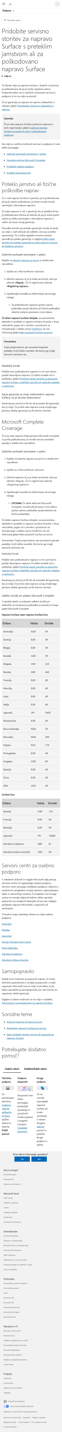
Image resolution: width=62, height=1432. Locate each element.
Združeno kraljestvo (12, 953)
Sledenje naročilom (11, 1212)
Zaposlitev (7, 1378)
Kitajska (6, 929)
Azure (6, 1293)
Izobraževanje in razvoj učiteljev (15, 1260)
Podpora (7, 10)
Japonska (6, 935)
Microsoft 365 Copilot (11, 1312)
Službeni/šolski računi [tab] (35, 1068)
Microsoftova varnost (11, 1288)
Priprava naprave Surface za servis (24, 1021)
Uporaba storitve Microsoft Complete (26, 160)
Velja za (7, 76)
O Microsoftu (8, 1383)
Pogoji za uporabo (38, 1417)
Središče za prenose (11, 1203)
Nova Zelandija (9, 947)
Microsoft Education (11, 1236)
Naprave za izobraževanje (13, 1240)
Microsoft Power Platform (13, 1355)
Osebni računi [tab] (12, 1068)
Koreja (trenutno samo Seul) (16, 941)
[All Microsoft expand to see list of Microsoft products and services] (3, 4)
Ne (39, 1159)
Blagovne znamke (10, 1422)
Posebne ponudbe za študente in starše (18, 1265)
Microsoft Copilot (10, 1174)
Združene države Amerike (15, 959)
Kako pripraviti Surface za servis (35, 332)
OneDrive (37, 328)
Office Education (9, 1255)
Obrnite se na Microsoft (12, 1417)
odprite (40, 1126)
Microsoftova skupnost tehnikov (15, 1345)
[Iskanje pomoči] (10, 4)
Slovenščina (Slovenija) (16, 1401)
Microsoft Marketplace (12, 1350)
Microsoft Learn (9, 1335)
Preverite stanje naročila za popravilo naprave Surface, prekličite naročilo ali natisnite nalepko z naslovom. (31, 382)
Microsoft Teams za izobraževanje (16, 1245)
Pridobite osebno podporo (20, 166)
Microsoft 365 (9, 1179)
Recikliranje (8, 1217)
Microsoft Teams (10, 1317)
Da (22, 1159)
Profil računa (8, 1198)
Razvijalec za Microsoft (12, 1331)
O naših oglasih (23, 1422)
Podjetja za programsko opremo (15, 1360)
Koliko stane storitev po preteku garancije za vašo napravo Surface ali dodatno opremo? (29, 242)
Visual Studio (8, 1364)
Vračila (6, 1207)
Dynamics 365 (9, 1298)
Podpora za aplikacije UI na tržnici (16, 1340)
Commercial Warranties (12, 1222)
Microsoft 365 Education (12, 1250)
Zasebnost (26, 1417)
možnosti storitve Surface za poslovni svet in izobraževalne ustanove (25, 131)
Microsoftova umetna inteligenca (16, 1283)
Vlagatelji (7, 1393)
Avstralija (6, 923)
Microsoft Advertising (11, 1307)
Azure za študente (10, 1269)
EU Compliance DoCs (39, 1422)
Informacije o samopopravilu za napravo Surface (27, 1002)
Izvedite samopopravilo (19, 172)
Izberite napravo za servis (26, 260)
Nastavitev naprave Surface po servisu (26, 1028)
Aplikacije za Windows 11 (13, 1184)
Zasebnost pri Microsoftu (13, 1388)
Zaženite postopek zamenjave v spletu (26, 153)
